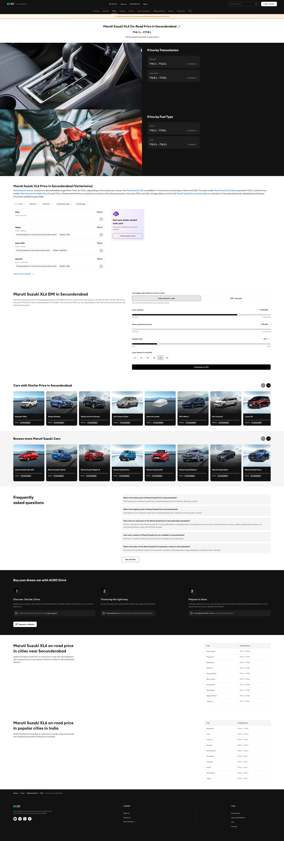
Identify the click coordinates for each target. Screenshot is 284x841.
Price (114, 11)
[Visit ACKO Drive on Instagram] (20, 819)
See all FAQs (130, 559)
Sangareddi (210, 685)
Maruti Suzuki (32, 793)
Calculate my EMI (201, 367)
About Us (126, 813)
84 (167, 358)
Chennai (209, 740)
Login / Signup (269, 4)
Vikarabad (210, 690)
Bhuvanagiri (210, 679)
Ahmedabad (211, 751)
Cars (22, 793)
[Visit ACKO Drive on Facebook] (30, 819)
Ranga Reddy (211, 674)
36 (148, 358)
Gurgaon (209, 762)
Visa (232, 822)
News (145, 4)
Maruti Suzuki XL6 (21, 190)
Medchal (209, 668)
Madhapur (210, 662)
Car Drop (234, 826)
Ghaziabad (210, 773)
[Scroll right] (268, 385)
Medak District (211, 696)
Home (15, 793)
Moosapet (210, 657)
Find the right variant (127, 236)
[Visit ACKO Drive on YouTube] (15, 819)
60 (161, 358)
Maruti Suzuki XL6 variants (189, 193)
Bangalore (210, 728)
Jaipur (208, 778)
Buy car (123, 4)
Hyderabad (210, 651)
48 (154, 358)
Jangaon (209, 701)
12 (135, 358)
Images (122, 11)
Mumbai (209, 745)
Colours (131, 11)
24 (141, 358)
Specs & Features (144, 11)
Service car (113, 4)
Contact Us (127, 817)
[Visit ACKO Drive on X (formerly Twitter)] (25, 819)
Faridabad (210, 756)
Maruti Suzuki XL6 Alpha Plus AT (35, 193)
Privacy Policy (235, 813)
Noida (208, 767)
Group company (128, 821)
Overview (95, 11)
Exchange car (135, 4)
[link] (28, 402)
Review (170, 11)
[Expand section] (135, 822)
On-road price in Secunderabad (25, 420)
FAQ (190, 11)
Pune (208, 734)
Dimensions (181, 11)
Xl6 (41, 793)
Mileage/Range (159, 11)
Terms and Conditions (238, 817)
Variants (106, 11)
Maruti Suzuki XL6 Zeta (225, 190)
